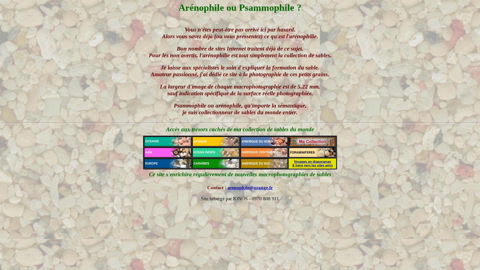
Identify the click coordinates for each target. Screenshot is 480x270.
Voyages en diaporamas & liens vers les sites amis (312, 163)
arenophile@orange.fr (250, 187)
